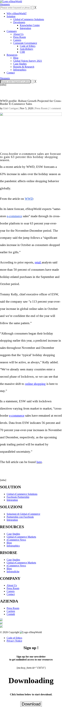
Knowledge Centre (30, 25)
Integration (25, 28)
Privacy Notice (14, 640)
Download (31, 704)
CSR (22, 52)
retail (38, 262)
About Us (18, 34)
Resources (12, 54)
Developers (19, 22)
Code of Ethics (27, 46)
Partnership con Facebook (20, 516)
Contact (11, 72)
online (33, 308)
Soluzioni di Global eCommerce (23, 514)
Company (12, 31)
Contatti (11, 614)
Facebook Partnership (18, 497)
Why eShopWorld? (17, 13)
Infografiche (13, 571)
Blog (15, 57)
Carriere (11, 611)
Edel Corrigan (10, 108)
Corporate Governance (25, 43)
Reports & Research (23, 66)
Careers (17, 40)
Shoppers (5, 4)
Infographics (19, 69)
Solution (11, 16)
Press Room (19, 37)
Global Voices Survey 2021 (27, 60)
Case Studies (20, 63)
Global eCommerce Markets (21, 536)
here (39, 462)
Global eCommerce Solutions (28, 19)
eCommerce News (16, 539)
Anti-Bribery (26, 49)
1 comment (55, 108)
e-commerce (16, 415)
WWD (29, 198)
